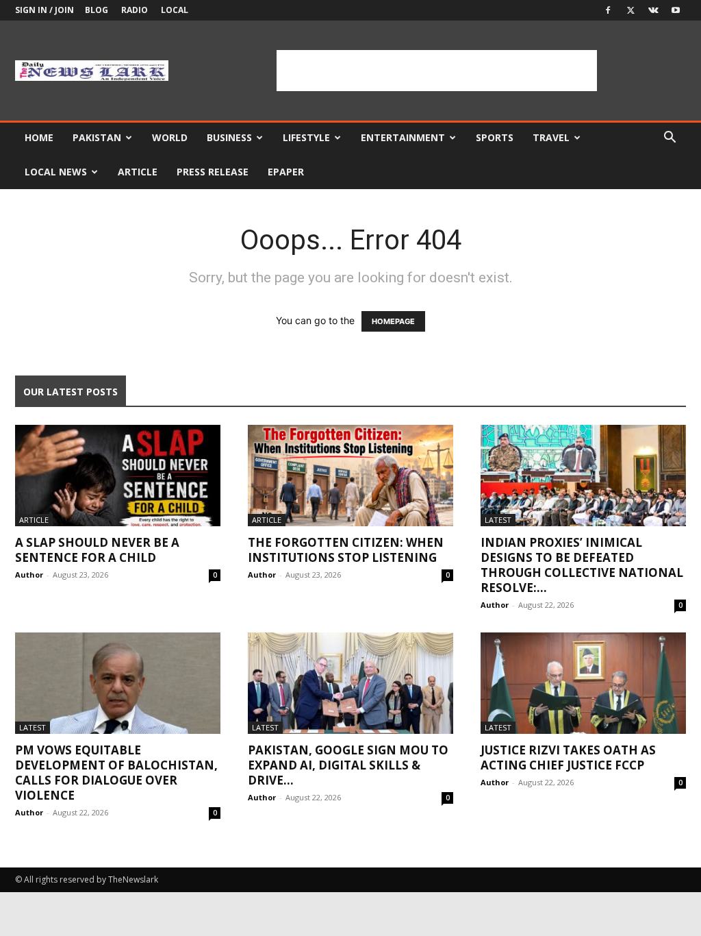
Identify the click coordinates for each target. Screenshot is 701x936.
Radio (134, 10)
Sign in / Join (44, 10)
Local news (56, 171)
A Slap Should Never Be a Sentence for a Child (97, 549)
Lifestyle (306, 137)
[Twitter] (630, 10)
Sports (494, 137)
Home (39, 137)
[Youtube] (675, 10)
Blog (96, 10)
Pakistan (97, 137)
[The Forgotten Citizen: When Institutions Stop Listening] (350, 475)
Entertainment (403, 137)
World (170, 137)
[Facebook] (608, 10)
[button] (669, 138)
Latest (498, 520)
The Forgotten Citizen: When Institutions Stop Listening (346, 549)
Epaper (286, 171)
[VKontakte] (653, 10)
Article (137, 171)
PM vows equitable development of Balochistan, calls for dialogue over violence (116, 772)
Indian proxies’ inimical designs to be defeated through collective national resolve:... (582, 564)
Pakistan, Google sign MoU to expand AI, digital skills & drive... (348, 765)
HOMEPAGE (393, 321)
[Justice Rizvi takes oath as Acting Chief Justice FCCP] (583, 683)
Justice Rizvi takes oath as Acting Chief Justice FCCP (568, 757)
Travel (551, 137)
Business (229, 137)
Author (29, 574)
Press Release (212, 171)
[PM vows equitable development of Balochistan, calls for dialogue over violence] (117, 683)
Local (174, 10)
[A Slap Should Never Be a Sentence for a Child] (117, 475)
